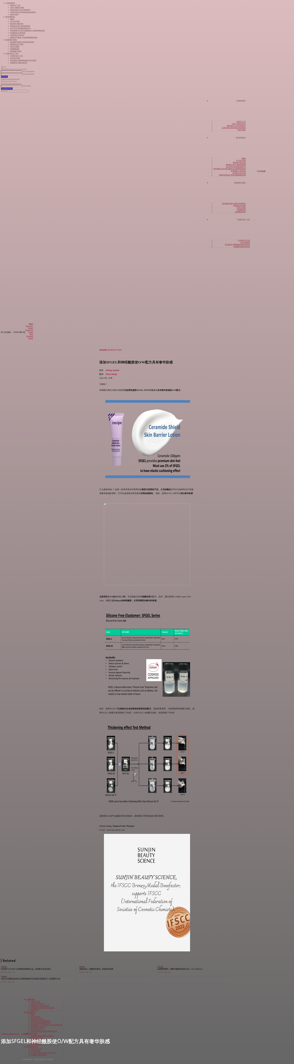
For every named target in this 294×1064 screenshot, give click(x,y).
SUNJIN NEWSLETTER (10, 1034)
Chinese (24, 1034)
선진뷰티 (7, 332)
